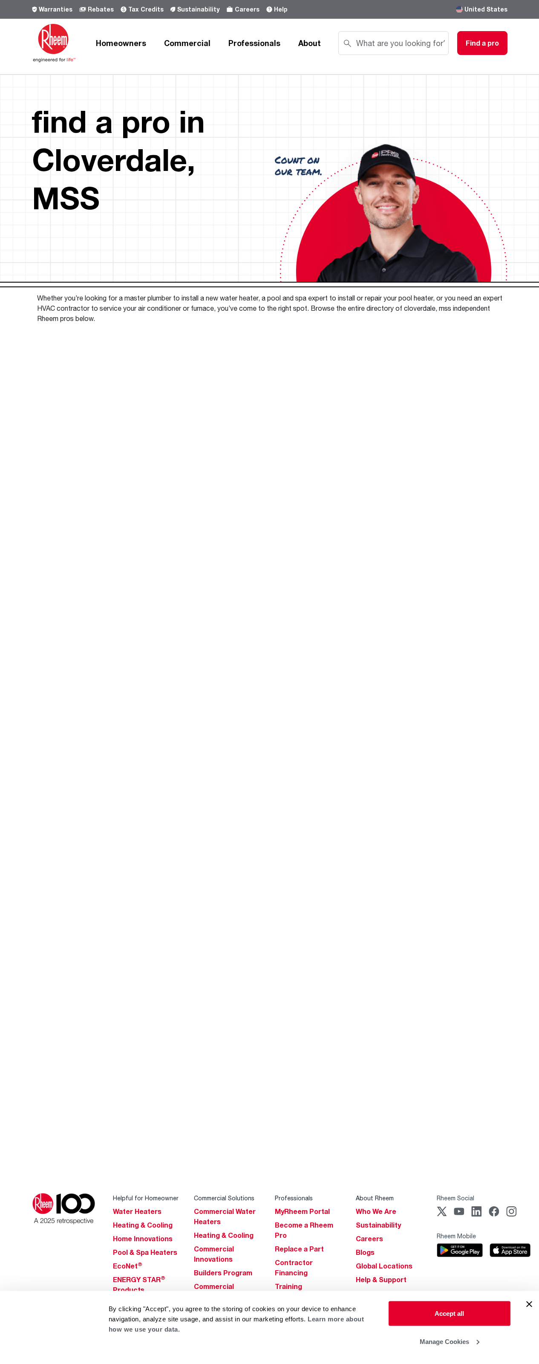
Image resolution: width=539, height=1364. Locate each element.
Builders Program (223, 1273)
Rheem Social (455, 1198)
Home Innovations (143, 1238)
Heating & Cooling (143, 1225)
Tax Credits (146, 9)
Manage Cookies (444, 1341)
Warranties (55, 9)
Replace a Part (299, 1249)
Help (281, 9)
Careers (247, 9)
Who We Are (376, 1211)
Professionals (254, 43)
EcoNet (127, 1266)
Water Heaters (137, 1211)
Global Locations (384, 1266)
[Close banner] (529, 1304)
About (309, 43)
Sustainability (198, 9)
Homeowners (121, 43)
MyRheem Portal (302, 1211)
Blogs (365, 1252)
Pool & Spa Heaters (145, 1252)
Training (288, 1286)
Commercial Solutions (224, 1198)
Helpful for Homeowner (146, 1198)
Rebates (101, 9)
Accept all (449, 1313)
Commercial (187, 43)
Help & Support (381, 1279)
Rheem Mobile (456, 1236)
